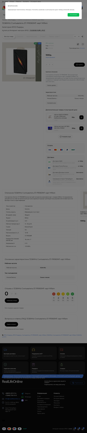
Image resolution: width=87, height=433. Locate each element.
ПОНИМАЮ (73, 15)
